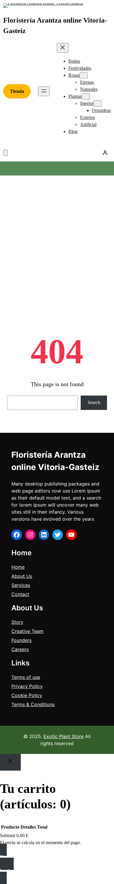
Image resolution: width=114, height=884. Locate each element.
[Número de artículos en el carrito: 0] (5, 153)
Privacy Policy (27, 686)
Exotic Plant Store (64, 736)
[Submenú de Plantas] (86, 96)
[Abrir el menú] (44, 91)
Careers (20, 649)
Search (94, 402)
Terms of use (25, 677)
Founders (21, 640)
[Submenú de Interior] (98, 104)
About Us (21, 576)
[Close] (10, 762)
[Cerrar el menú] (62, 48)
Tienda (17, 91)
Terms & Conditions (33, 704)
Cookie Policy (26, 695)
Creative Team (27, 631)
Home (18, 567)
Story (17, 622)
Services (20, 585)
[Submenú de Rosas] (84, 75)
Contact (20, 594)
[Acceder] (105, 153)
